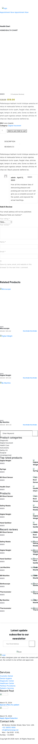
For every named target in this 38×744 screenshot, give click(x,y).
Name (3, 242)
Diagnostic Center (7, 681)
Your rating (5, 219)
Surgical (3, 453)
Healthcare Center (7, 683)
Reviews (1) (9, 147)
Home (2, 30)
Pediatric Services (7, 688)
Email (2, 252)
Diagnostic (4, 440)
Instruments (4, 448)
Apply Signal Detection (9, 718)
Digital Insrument (14, 126)
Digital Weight (5, 375)
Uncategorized (5, 455)
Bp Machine (4, 422)
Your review (5, 225)
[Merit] (4, 8)
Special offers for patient (9, 705)
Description (9, 141)
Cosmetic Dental (6, 676)
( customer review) (17, 94)
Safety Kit (4, 450)
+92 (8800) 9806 (9, 727)
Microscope (4, 328)
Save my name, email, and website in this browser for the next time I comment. (16, 265)
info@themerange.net (10, 730)
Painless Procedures (7, 686)
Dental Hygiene (6, 678)
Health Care (4, 445)
